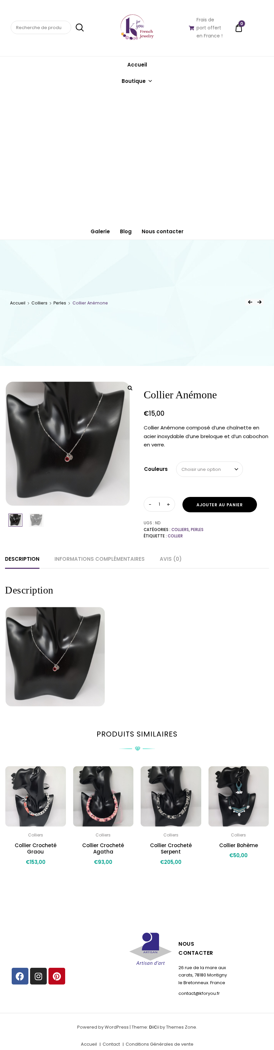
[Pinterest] (56, 976)
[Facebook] (20, 976)
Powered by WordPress (103, 1027)
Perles (59, 303)
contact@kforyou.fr (199, 993)
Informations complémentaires (99, 558)
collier (175, 536)
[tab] (22, 559)
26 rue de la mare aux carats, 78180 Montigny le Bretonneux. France (202, 975)
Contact (111, 1044)
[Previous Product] (250, 302)
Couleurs (156, 469)
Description (22, 558)
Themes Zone (181, 1027)
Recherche (78, 28)
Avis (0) (171, 558)
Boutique (134, 81)
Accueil (137, 64)
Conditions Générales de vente (159, 1044)
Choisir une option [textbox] (201, 469)
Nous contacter (162, 231)
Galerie (100, 231)
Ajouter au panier (219, 505)
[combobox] (209, 469)
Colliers (39, 303)
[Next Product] (259, 302)
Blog (126, 231)
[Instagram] (38, 976)
